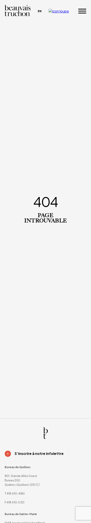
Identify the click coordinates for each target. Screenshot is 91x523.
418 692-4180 (16, 493)
